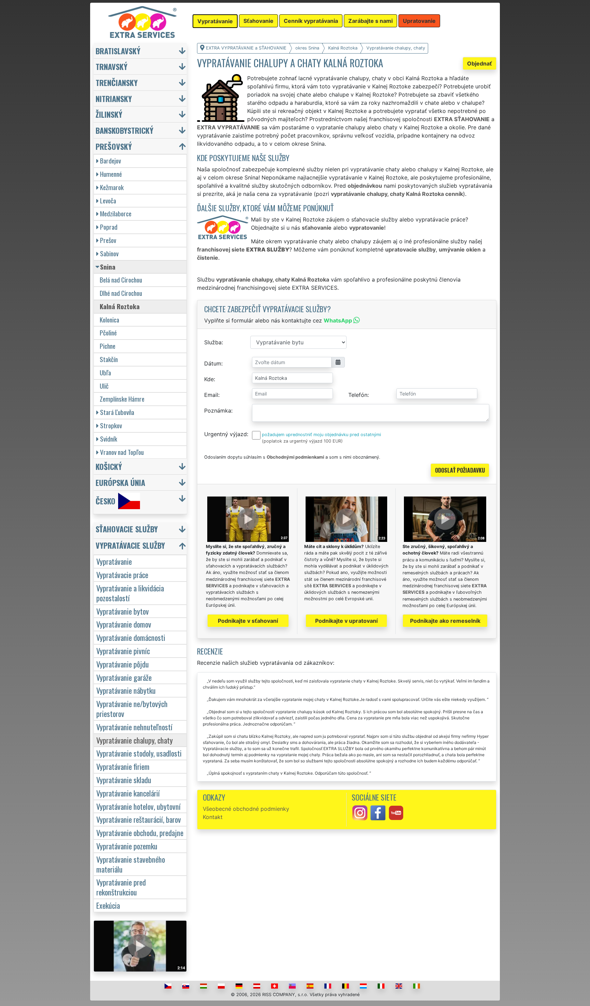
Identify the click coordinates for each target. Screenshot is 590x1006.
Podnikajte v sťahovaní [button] (248, 620)
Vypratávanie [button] (215, 21)
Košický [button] (109, 466)
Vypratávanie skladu (123, 779)
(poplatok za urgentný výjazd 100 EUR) (302, 441)
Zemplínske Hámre (122, 399)
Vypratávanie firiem (123, 766)
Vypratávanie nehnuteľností (134, 726)
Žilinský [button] (109, 114)
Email (211, 394)
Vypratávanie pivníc (123, 650)
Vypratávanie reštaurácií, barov (138, 819)
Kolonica (109, 320)
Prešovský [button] (114, 146)
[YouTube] (396, 812)
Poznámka (217, 410)
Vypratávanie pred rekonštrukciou (121, 886)
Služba (213, 342)
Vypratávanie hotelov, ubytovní (138, 806)
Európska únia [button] (120, 482)
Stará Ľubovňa (117, 412)
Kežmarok (112, 187)
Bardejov (110, 161)
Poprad (108, 227)
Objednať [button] (479, 63)
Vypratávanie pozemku (126, 845)
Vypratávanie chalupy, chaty (134, 740)
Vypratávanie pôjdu (122, 664)
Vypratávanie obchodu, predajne (139, 832)
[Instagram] (360, 812)
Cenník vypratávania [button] (311, 20)
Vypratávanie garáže (124, 677)
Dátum (212, 363)
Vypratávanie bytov (122, 611)
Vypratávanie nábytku (126, 690)
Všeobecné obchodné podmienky (246, 808)
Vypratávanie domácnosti (130, 637)
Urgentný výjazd (225, 434)
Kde (209, 379)
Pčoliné (108, 332)
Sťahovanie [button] (258, 20)
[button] (141, 530)
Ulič (104, 386)
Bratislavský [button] (118, 50)
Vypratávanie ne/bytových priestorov (132, 708)
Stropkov (111, 425)
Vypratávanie (114, 561)
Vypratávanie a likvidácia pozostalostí (130, 592)
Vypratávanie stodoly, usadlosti (139, 753)
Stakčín (109, 359)
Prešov (108, 240)
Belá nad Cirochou (121, 280)
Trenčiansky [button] (117, 82)
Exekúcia (108, 905)
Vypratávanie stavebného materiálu (130, 864)
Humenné (111, 174)
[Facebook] (378, 812)
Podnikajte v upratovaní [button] (346, 620)
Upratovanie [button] (419, 20)
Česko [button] (105, 500)
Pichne (107, 346)
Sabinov (109, 253)
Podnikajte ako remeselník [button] (445, 620)
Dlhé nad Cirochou (121, 293)
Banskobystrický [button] (124, 130)
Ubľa (105, 372)
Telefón (357, 394)
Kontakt (213, 817)
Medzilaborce (115, 213)
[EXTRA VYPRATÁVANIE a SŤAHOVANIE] (142, 21)
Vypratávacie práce (122, 574)
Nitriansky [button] (114, 98)
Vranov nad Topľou (122, 452)
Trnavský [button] (111, 66)
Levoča (108, 200)
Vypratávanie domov (123, 624)
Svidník (108, 439)
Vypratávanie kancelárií (128, 793)
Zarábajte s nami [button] (370, 20)
